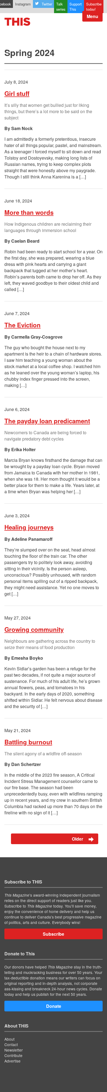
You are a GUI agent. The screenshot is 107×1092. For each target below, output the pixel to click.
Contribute (13, 1055)
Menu (92, 16)
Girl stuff (16, 93)
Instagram (23, 4)
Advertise (12, 1061)
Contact (11, 1044)
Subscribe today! (94, 6)
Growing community (34, 629)
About (9, 1039)
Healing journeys (29, 527)
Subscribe (53, 934)
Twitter (47, 4)
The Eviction (22, 325)
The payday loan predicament (47, 420)
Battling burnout (28, 742)
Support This (75, 6)
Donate (53, 1006)
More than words (29, 212)
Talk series (60, 6)
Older (78, 839)
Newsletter (13, 1050)
